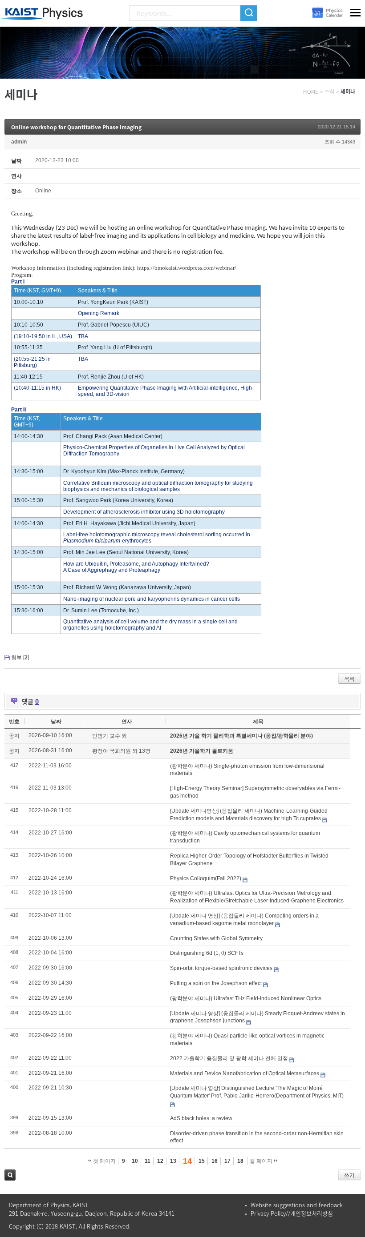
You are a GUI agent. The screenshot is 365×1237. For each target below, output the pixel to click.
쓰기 (349, 1175)
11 (147, 1161)
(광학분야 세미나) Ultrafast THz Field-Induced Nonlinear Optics (245, 998)
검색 (10, 1175)
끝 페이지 (262, 1161)
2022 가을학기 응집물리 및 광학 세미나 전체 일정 (229, 1058)
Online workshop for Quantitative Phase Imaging (76, 127)
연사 (127, 721)
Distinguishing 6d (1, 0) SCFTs (206, 953)
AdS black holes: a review (201, 1118)
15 (202, 1161)
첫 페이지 (104, 1161)
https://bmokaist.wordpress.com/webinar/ (186, 267)
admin (19, 142)
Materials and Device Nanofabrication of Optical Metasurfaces (244, 1073)
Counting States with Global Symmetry (216, 938)
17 (227, 1161)
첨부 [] (20, 657)
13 (173, 1161)
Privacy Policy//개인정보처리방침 (292, 1213)
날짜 (56, 721)
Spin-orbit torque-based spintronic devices (221, 968)
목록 (349, 679)
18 (240, 1161)
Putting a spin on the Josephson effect (216, 983)
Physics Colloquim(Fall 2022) (205, 878)
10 (135, 1161)
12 (160, 1161)
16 (214, 1161)
